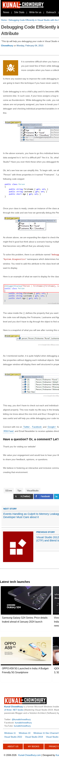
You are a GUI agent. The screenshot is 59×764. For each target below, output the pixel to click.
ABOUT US (13, 746)
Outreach (51, 12)
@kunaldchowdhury (21, 719)
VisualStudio (33, 490)
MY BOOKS (33, 746)
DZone (8, 490)
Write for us (35, 12)
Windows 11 (10, 733)
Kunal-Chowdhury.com (29, 755)
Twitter (26, 427)
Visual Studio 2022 (13, 737)
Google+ (52, 427)
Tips (19, 490)
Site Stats (19, 12)
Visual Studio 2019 (34, 737)
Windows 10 (24, 733)
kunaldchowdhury (23, 722)
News (6, 12)
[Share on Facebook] (44, 498)
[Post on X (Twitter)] (23, 498)
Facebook (37, 427)
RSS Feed (8, 431)
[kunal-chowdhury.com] (23, 7)
